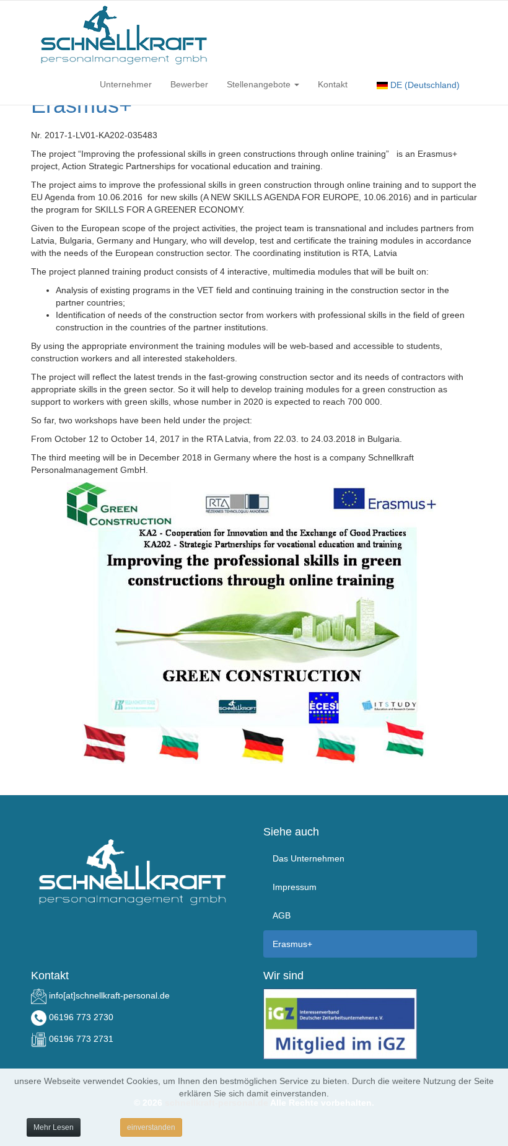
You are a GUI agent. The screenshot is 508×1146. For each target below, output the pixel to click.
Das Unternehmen (308, 858)
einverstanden (151, 1127)
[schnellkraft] (124, 35)
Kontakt (333, 84)
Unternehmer (126, 84)
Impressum (295, 887)
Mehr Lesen (53, 1127)
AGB (282, 915)
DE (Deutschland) (424, 85)
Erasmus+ (292, 944)
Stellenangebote (260, 84)
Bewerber (189, 84)
